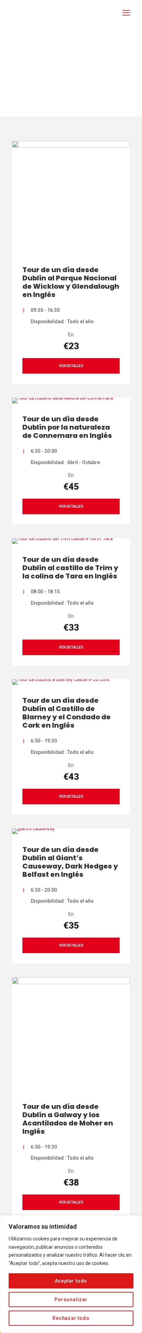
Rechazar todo (70, 1318)
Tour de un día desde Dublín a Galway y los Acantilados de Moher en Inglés (67, 1119)
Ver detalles (71, 366)
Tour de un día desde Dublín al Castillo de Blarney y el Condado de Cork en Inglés (66, 713)
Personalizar (71, 1299)
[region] (71, 1274)
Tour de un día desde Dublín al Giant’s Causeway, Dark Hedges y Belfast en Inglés (70, 862)
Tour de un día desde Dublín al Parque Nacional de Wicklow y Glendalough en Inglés (70, 282)
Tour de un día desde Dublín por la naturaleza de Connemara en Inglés (67, 427)
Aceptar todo (71, 1281)
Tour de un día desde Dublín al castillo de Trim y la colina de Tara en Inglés (70, 568)
